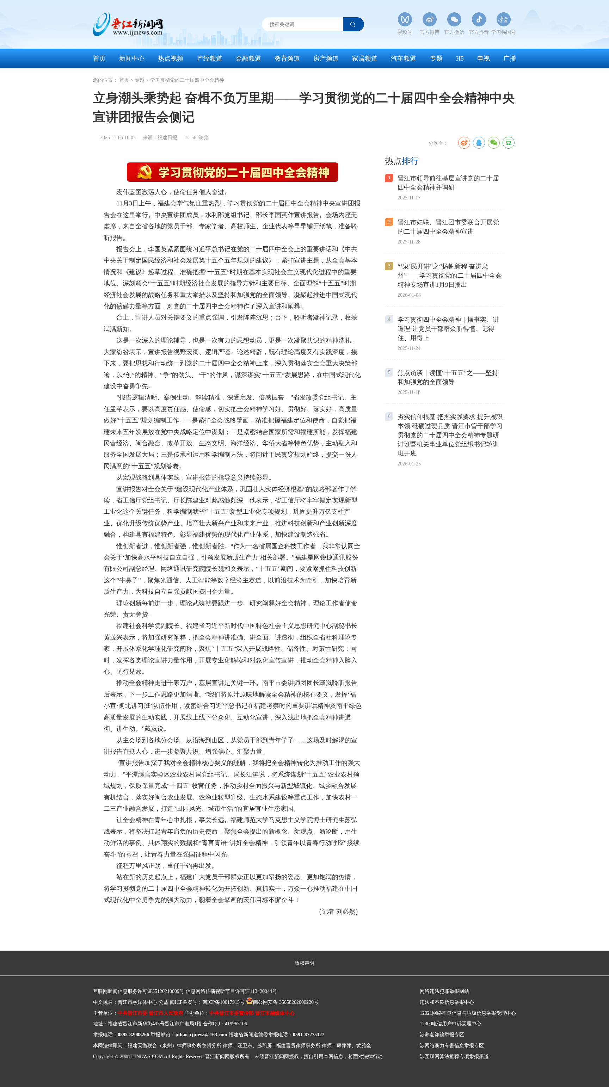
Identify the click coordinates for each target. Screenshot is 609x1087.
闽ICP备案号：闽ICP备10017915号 (207, 1002)
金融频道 (248, 58)
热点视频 (170, 58)
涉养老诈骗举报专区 (442, 1034)
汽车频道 (403, 58)
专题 (436, 58)
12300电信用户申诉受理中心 (450, 1023)
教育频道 (287, 58)
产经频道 (209, 58)
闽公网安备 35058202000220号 (286, 1002)
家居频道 (364, 58)
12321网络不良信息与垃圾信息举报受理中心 (468, 1013)
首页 (99, 58)
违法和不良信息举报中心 (447, 1002)
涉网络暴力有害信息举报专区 (452, 1045)
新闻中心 (131, 58)
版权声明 (304, 963)
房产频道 (326, 58)
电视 (483, 58)
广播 (509, 58)
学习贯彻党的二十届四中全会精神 (187, 80)
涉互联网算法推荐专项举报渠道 (454, 1056)
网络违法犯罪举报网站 (444, 991)
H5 (460, 58)
